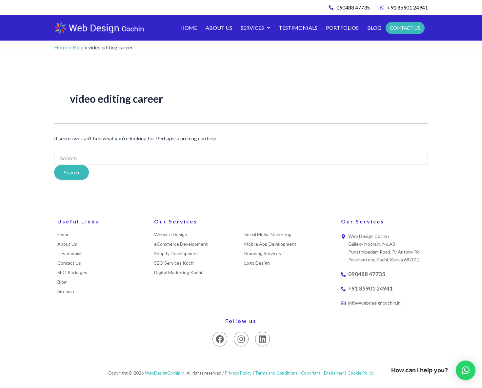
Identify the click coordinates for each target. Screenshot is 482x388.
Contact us (405, 28)
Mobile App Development (270, 244)
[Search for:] (241, 158)
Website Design (170, 234)
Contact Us (69, 263)
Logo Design (257, 263)
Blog (374, 28)
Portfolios (342, 28)
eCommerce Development (181, 244)
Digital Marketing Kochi (178, 272)
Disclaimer (334, 373)
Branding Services (262, 253)
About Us (219, 28)
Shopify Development (176, 253)
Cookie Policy (361, 373)
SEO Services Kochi (174, 263)
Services (252, 28)
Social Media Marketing (267, 234)
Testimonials (298, 28)
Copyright (310, 373)
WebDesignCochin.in (165, 373)
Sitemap (65, 291)
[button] (255, 28)
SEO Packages (72, 272)
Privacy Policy (238, 373)
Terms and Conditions (276, 373)
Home (188, 28)
